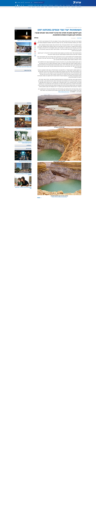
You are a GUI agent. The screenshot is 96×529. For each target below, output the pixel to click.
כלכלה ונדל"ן (45, 5)
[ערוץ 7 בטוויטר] (23, 5)
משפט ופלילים (51, 5)
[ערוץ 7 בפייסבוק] (21, 5)
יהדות (35, 5)
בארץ (64, 5)
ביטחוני (72, 5)
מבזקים (76, 5)
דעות (41, 5)
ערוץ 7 (80, 27)
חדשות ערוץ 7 (76, 3)
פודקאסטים (56, 5)
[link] (23, 41)
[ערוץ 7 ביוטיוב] (18, 5)
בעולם (61, 5)
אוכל (38, 5)
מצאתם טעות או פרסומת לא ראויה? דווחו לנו (59, 196)
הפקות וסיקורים (30, 5)
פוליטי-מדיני (68, 5)
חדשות (80, 5)
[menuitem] (79, 5)
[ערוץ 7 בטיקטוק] (16, 5)
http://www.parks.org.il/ (63, 91)
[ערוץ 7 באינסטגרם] (20, 5)
